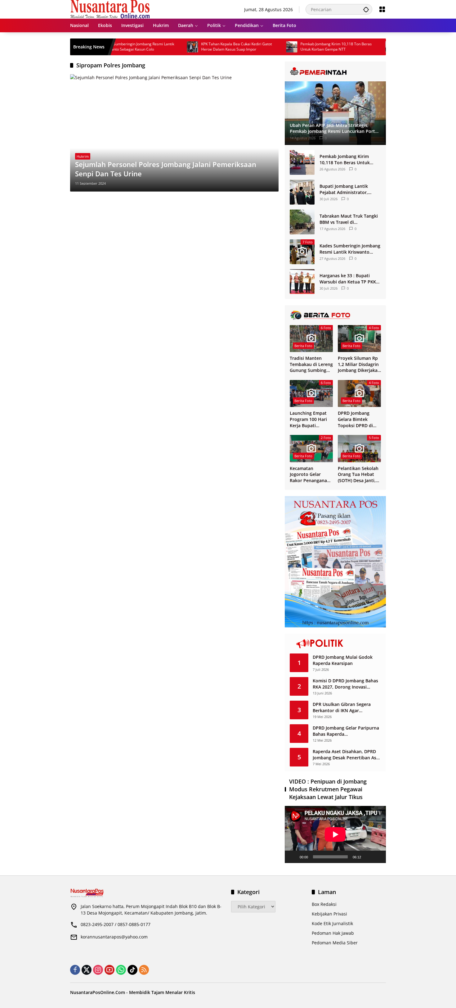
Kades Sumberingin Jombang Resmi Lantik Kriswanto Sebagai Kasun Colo (114, 47)
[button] (366, 9)
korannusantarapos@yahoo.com (114, 937)
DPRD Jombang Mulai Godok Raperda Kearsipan (343, 660)
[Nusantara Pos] (110, 9)
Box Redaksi (324, 904)
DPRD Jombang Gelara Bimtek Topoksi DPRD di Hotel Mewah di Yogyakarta (355, 419)
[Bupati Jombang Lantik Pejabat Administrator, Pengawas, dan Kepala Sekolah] (302, 192)
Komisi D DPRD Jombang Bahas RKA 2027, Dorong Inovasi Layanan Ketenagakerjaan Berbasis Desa (345, 684)
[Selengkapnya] (335, 71)
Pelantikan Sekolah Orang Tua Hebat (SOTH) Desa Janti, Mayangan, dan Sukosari (358, 474)
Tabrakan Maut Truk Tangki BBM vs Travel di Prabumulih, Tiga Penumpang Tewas (349, 219)
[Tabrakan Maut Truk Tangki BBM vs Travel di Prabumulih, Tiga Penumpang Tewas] (302, 222)
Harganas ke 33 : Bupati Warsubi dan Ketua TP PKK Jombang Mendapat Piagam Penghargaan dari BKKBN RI (349, 279)
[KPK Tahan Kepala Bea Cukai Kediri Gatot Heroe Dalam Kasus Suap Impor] (168, 46)
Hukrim (83, 156)
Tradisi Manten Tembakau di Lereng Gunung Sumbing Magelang (311, 364)
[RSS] (144, 970)
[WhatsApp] (121, 970)
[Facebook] (75, 970)
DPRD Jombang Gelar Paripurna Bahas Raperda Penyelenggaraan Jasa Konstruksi (346, 731)
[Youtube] (109, 970)
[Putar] (293, 857)
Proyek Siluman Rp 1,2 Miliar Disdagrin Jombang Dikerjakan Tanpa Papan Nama (359, 364)
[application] (335, 834)
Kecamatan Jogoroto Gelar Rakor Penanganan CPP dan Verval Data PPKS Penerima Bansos (311, 474)
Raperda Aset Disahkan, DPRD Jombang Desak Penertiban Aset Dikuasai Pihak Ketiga (347, 754)
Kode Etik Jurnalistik (332, 923)
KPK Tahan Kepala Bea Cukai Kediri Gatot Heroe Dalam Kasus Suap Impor (212, 47)
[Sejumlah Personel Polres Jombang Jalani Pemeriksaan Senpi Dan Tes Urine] (174, 133)
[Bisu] (368, 857)
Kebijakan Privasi (329, 914)
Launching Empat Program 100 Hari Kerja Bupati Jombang (308, 419)
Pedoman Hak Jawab (333, 933)
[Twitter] (87, 970)
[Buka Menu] (382, 9)
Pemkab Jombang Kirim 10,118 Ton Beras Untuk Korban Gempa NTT (312, 47)
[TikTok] (132, 970)
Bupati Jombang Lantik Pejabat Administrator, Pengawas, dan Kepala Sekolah (344, 189)
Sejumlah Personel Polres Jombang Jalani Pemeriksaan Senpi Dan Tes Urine (165, 169)
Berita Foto (303, 345)
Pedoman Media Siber (335, 943)
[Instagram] (98, 970)
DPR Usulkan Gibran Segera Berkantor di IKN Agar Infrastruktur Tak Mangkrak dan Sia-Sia (347, 707)
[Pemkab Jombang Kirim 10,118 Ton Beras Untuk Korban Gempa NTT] (267, 46)
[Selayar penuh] (378, 857)
